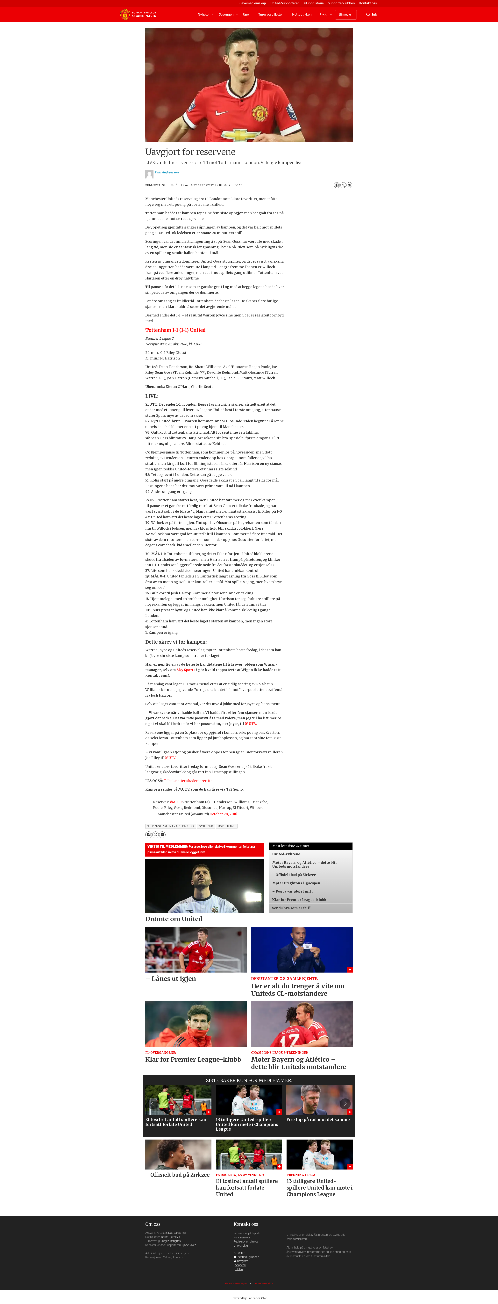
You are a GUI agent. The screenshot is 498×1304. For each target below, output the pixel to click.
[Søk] (368, 14)
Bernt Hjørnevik (170, 1236)
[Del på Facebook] (337, 185)
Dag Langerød (177, 1232)
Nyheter (204, 14)
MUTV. (250, 724)
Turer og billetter (270, 14)
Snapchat (240, 1265)
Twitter (240, 1252)
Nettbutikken (302, 14)
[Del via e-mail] (349, 185)
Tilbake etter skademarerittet (189, 781)
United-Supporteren (285, 3)
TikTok (239, 1269)
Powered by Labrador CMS (249, 1298)
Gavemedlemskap (252, 3)
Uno (246, 14)
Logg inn (326, 14)
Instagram (242, 1261)
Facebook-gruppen (248, 1257)
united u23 (226, 826)
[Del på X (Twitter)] (343, 185)
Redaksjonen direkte (246, 1241)
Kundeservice (242, 1237)
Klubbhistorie (314, 3)
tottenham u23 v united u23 (170, 826)
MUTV (170, 758)
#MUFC (176, 802)
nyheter (206, 826)
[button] (152, 1103)
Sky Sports (186, 670)
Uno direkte (241, 1245)
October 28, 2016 (223, 814)
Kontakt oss (368, 3)
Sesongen (226, 14)
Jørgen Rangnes (171, 1241)
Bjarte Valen (189, 1245)
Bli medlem (345, 14)
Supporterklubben (341, 3)
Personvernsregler (236, 1283)
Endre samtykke (263, 1283)
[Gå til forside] (138, 14)
